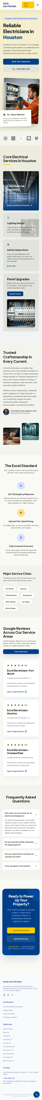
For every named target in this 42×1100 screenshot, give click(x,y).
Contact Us (6, 1036)
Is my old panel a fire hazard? (21, 866)
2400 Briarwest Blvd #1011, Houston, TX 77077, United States (20, 1073)
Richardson (27, 595)
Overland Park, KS (9, 1046)
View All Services (21, 939)
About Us (6, 1032)
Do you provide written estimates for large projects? (21, 843)
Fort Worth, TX (8, 1039)
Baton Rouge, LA (8, 1061)
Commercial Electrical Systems (13, 1006)
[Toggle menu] (38, 5)
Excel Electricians (9, 4)
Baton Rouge (10, 608)
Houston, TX (7, 1043)
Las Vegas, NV (8, 1057)
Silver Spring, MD (8, 1053)
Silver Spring (10, 602)
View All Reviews (21, 652)
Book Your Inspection (21, 62)
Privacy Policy (25, 1096)
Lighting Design (8, 1010)
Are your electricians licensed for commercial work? (21, 855)
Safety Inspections (9, 1014)
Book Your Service (21, 930)
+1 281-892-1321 (21, 69)
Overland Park (11, 595)
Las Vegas (26, 602)
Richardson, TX (8, 1050)
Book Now (26, 5)
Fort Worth (10, 589)
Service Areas (7, 1029)
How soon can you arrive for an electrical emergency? (21, 814)
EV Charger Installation (10, 1017)
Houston (23, 589)
